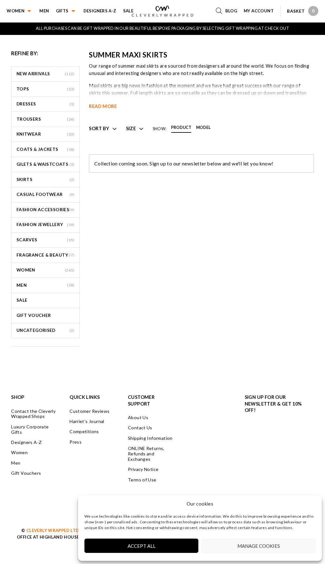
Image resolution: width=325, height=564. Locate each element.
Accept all (142, 546)
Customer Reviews (89, 411)
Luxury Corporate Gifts (30, 429)
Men (44, 10)
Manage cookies (258, 546)
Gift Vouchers (26, 473)
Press (76, 442)
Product (181, 128)
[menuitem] (23, 11)
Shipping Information (150, 438)
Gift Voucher (34, 315)
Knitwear (29, 134)
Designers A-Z (99, 10)
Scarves (27, 239)
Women (15, 10)
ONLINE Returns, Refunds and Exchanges (146, 454)
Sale (128, 10)
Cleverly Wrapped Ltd (52, 530)
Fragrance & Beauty (42, 255)
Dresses (26, 103)
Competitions (84, 431)
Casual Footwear (40, 194)
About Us (138, 417)
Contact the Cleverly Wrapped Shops (33, 413)
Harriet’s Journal (87, 421)
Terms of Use (142, 479)
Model (203, 128)
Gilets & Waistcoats (42, 164)
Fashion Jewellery (40, 224)
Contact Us (140, 427)
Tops (23, 88)
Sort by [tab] (99, 128)
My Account (259, 10)
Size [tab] (131, 128)
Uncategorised (36, 330)
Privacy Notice (143, 469)
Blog (231, 10)
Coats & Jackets (37, 149)
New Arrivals (33, 73)
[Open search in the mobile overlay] (220, 11)
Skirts (24, 179)
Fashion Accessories (43, 209)
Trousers (29, 119)
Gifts (62, 10)
